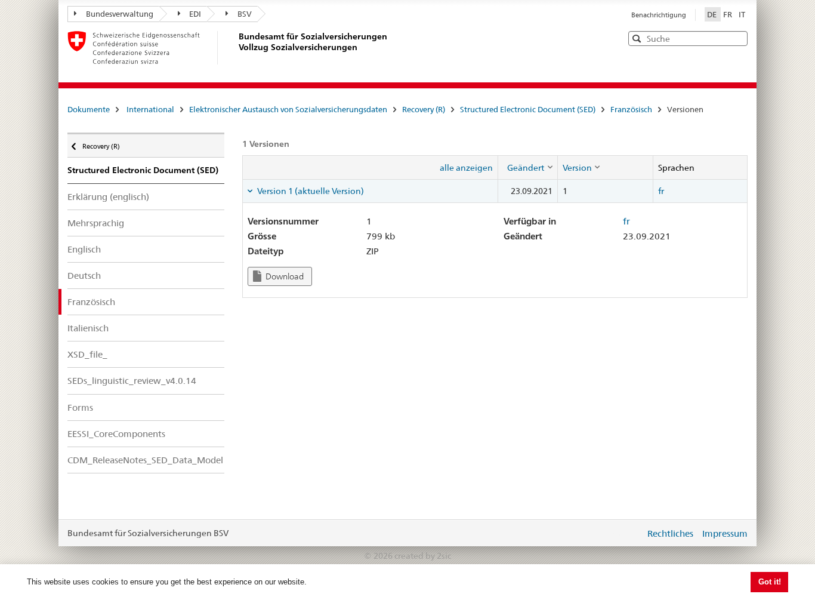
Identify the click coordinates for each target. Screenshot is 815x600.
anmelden (627, 533)
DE (712, 14)
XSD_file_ (87, 354)
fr (661, 191)
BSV (244, 14)
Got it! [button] (769, 581)
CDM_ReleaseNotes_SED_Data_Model (145, 460)
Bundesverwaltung (119, 14)
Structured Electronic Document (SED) (527, 109)
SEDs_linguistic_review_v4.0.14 (131, 380)
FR (728, 14)
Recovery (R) (423, 109)
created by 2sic (422, 556)
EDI (195, 14)
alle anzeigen (466, 168)
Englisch (84, 249)
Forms (80, 407)
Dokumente (88, 109)
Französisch (631, 109)
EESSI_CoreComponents (116, 433)
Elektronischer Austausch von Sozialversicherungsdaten (288, 109)
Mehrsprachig (95, 223)
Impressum (725, 533)
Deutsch (84, 275)
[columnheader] (527, 167)
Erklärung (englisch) (108, 196)
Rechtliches (670, 533)
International (150, 109)
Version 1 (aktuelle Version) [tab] (309, 191)
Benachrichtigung (658, 15)
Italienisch (88, 328)
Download (284, 276)
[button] (737, 38)
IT (742, 14)
